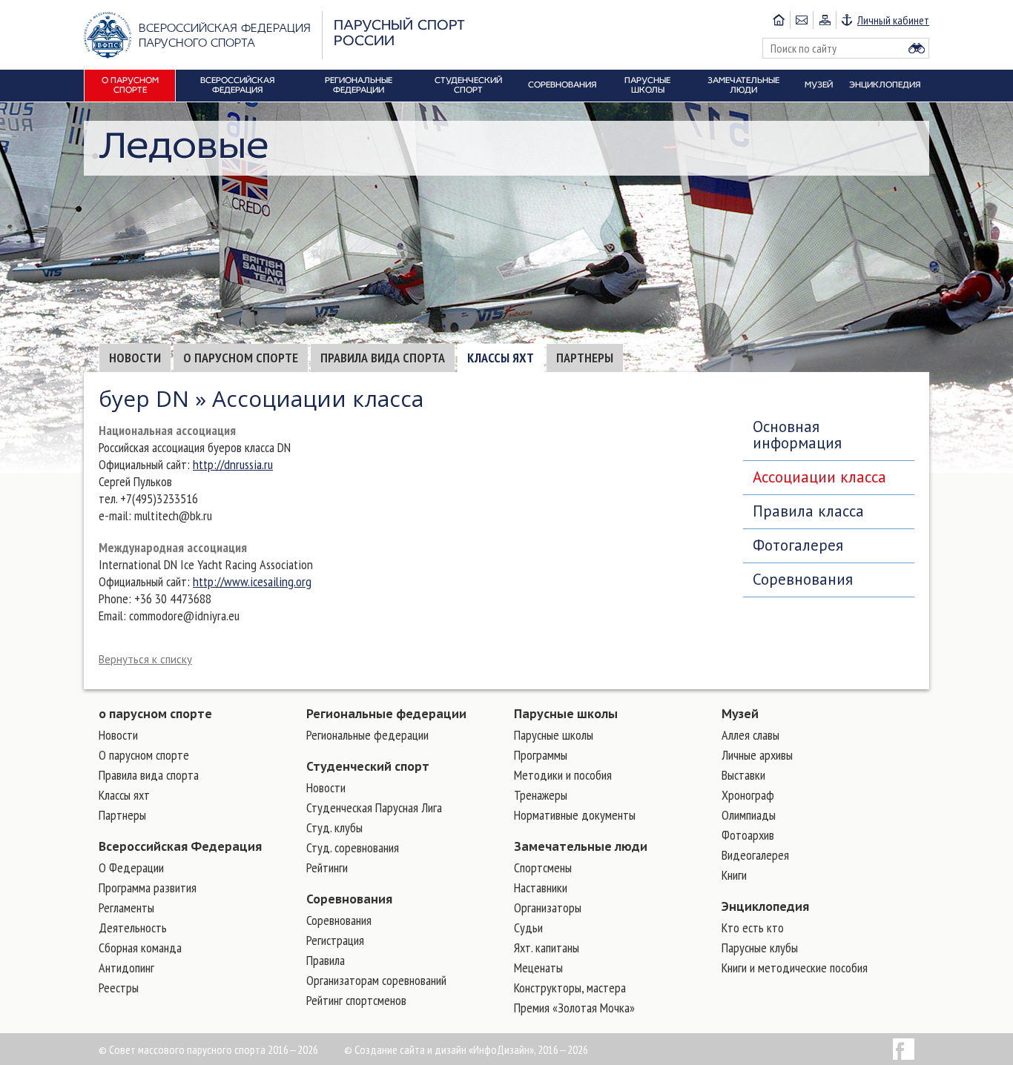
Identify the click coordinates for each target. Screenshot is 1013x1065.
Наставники (540, 887)
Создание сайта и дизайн (410, 1049)
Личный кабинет (893, 20)
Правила (325, 960)
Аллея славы (750, 734)
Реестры (119, 987)
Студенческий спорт (367, 766)
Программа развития (148, 887)
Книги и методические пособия (795, 967)
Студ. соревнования (352, 847)
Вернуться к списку (145, 659)
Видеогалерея (755, 854)
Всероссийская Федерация (180, 846)
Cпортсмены (543, 867)
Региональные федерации (386, 713)
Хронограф (748, 794)
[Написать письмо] (801, 20)
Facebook (903, 1049)
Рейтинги (327, 867)
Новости (135, 357)
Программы (540, 754)
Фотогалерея (798, 545)
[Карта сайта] (824, 20)
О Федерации (131, 867)
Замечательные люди (580, 846)
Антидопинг (126, 967)
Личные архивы (757, 754)
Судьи (528, 927)
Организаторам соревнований (376, 980)
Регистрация (335, 940)
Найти (916, 48)
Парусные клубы (760, 947)
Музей (740, 713)
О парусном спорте (240, 357)
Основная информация (797, 435)
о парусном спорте (155, 713)
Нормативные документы (575, 814)
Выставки (743, 774)
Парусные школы (566, 713)
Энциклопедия (765, 906)
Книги (734, 874)
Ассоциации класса (819, 477)
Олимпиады (749, 814)
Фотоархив (748, 834)
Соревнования (803, 579)
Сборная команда (140, 947)
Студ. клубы (334, 827)
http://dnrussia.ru (233, 464)
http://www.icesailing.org (252, 581)
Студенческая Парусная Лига (374, 807)
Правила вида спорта (382, 357)
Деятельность (133, 927)
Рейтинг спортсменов (356, 1000)
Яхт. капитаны (546, 947)
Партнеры (584, 357)
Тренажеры (540, 794)
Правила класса (808, 511)
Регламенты (126, 907)
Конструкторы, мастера (570, 987)
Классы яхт (500, 357)
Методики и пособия (563, 774)
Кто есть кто (753, 927)
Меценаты (538, 967)
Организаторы (547, 907)
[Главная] (779, 20)
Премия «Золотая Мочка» (574, 1007)
